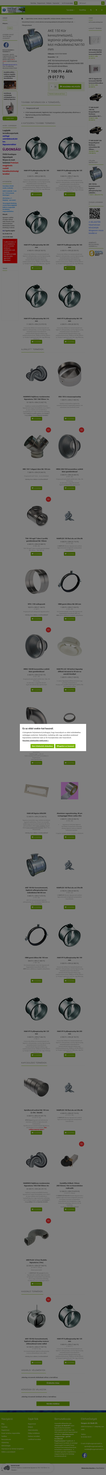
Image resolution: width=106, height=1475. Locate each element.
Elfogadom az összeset (65, 746)
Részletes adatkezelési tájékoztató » (35, 741)
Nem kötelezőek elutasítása (42, 746)
